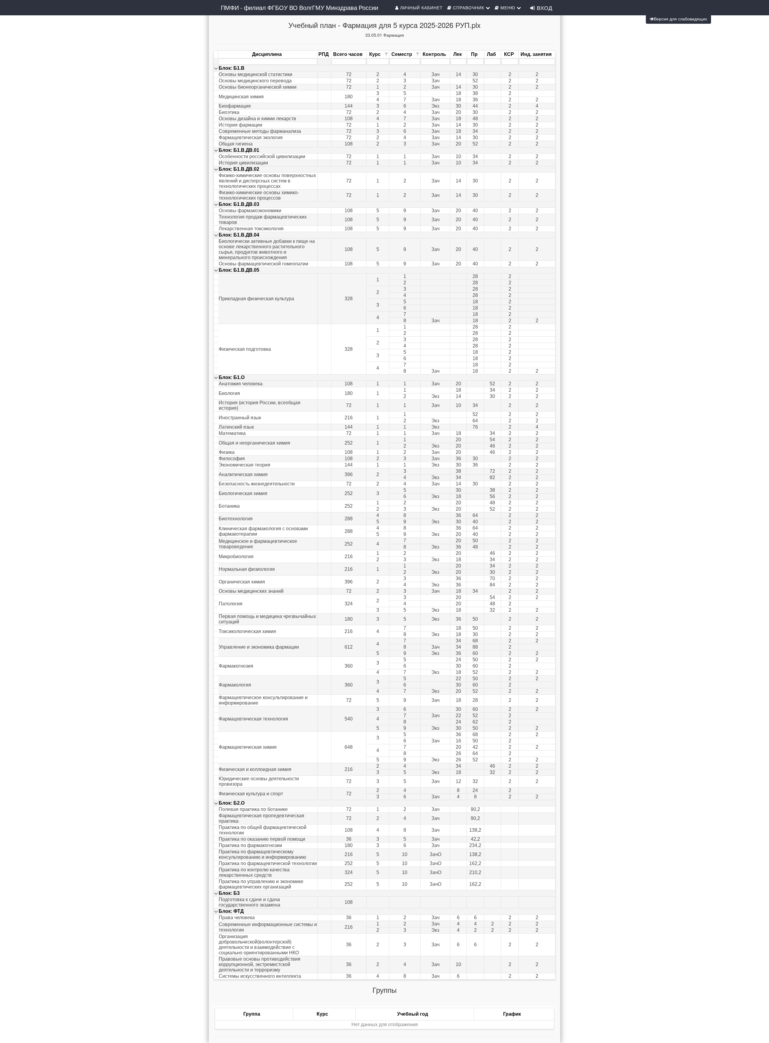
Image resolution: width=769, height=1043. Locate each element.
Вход (543, 7)
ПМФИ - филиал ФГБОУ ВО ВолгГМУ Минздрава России (299, 7)
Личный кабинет (421, 8)
